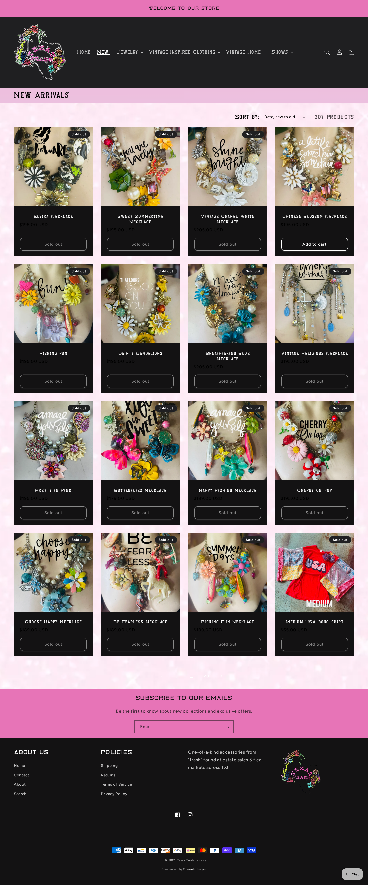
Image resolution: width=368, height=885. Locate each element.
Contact (21, 775)
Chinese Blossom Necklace (314, 216)
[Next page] (221, 676)
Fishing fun (53, 353)
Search (20, 793)
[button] (129, 52)
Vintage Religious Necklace (314, 353)
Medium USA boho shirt (315, 622)
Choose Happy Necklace (53, 622)
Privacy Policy (114, 793)
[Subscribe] (227, 726)
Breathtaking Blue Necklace (228, 356)
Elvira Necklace (53, 216)
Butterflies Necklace (140, 490)
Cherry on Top (314, 490)
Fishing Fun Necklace (227, 622)
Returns (108, 775)
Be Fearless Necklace (140, 622)
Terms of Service (116, 784)
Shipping (109, 765)
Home (19, 765)
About (20, 784)
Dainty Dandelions (140, 353)
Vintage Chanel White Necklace (227, 219)
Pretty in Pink (53, 490)
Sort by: (247, 117)
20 (206, 676)
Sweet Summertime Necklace (140, 219)
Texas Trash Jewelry (191, 860)
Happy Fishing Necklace (228, 490)
